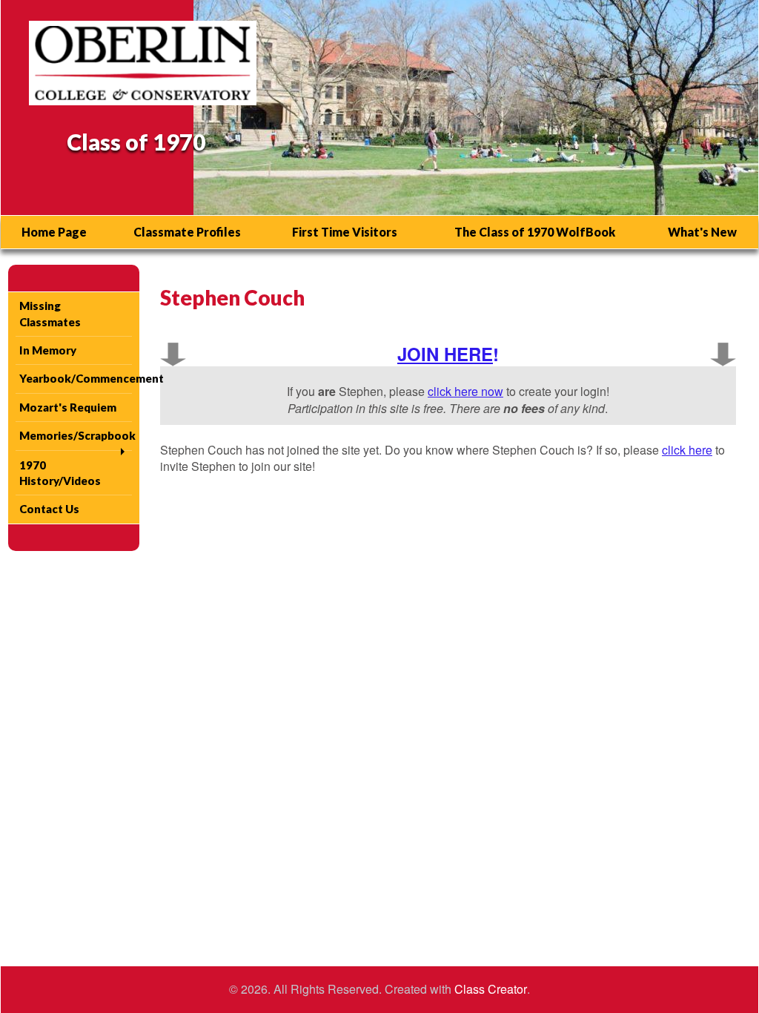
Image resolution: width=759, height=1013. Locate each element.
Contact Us (49, 508)
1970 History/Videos (60, 472)
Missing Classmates (50, 313)
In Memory (47, 350)
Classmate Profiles (187, 232)
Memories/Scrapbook (75, 435)
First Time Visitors (344, 232)
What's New (702, 232)
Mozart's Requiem (67, 407)
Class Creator (490, 989)
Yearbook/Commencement (75, 378)
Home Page (54, 232)
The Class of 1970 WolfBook (534, 232)
